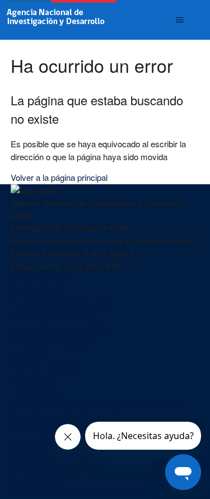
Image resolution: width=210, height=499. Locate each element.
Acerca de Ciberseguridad (58, 328)
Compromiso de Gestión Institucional (78, 492)
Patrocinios (31, 379)
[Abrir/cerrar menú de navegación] (179, 20)
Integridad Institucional (51, 341)
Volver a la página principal (59, 177)
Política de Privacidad (50, 316)
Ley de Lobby (35, 480)
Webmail (27, 354)
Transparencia (37, 467)
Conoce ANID (36, 291)
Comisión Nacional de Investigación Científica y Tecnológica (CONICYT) (98, 410)
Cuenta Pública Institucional (61, 303)
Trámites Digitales (43, 366)
